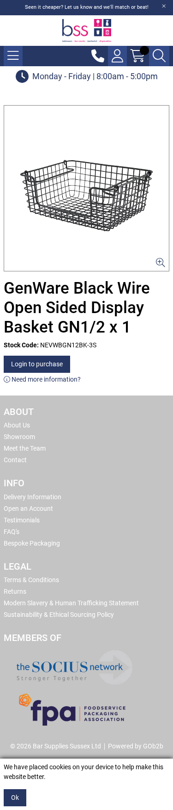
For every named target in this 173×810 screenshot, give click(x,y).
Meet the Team (25, 448)
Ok (15, 797)
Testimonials (22, 520)
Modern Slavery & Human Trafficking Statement (71, 603)
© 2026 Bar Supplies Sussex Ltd (55, 746)
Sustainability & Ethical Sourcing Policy (59, 614)
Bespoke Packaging (32, 543)
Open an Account (28, 508)
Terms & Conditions (31, 580)
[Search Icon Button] (159, 56)
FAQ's (11, 531)
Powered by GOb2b (135, 746)
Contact (15, 460)
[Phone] (98, 56)
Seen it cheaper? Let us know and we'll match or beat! (87, 7)
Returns (15, 591)
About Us (17, 425)
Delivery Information (32, 497)
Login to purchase (37, 364)
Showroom (19, 436)
